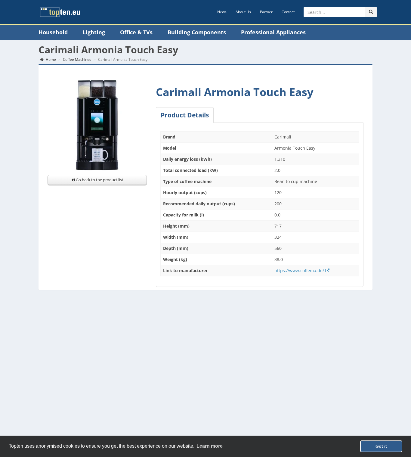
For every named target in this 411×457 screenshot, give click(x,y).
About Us (243, 11)
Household (53, 32)
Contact (288, 11)
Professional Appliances (273, 32)
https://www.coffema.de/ (299, 270)
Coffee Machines (77, 59)
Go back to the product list (99, 179)
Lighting (94, 32)
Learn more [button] (209, 446)
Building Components (197, 32)
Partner (266, 11)
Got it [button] (381, 446)
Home (50, 59)
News (222, 11)
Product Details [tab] (185, 115)
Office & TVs (136, 32)
